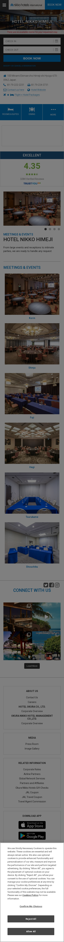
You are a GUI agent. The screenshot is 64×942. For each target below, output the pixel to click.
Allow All (31, 931)
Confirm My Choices (31, 906)
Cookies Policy (30, 895)
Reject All (31, 919)
